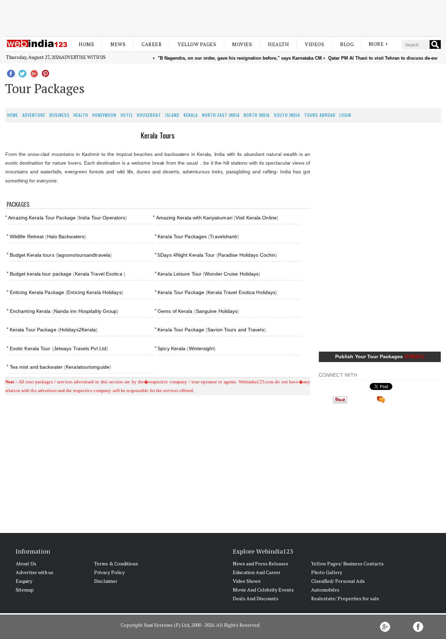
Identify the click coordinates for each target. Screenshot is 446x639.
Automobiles (325, 589)
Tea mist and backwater (36, 367)
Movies (242, 44)
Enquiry (24, 581)
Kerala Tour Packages (182, 236)
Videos (314, 44)
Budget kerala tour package (41, 274)
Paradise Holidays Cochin (246, 255)
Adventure (33, 115)
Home (86, 44)
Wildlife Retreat (27, 236)
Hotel (127, 115)
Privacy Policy (109, 572)
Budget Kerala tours (33, 255)
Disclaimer (105, 581)
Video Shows (247, 581)
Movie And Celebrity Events (263, 589)
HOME (12, 115)
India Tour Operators (102, 217)
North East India (221, 115)
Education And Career (256, 572)
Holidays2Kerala (78, 329)
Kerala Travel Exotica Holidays (241, 292)
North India (257, 115)
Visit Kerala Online (256, 217)
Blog (347, 44)
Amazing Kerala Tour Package (42, 217)
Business (59, 115)
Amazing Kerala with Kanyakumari (194, 217)
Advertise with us (83, 57)
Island (172, 115)
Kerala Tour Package (180, 292)
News (117, 44)
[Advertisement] (223, 16)
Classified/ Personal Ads (338, 581)
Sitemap (25, 589)
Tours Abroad (320, 115)
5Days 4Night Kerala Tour (186, 255)
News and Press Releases (260, 563)
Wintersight (201, 348)
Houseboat (149, 115)
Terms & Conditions (116, 563)
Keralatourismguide (87, 367)
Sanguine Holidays (217, 311)
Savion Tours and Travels (235, 329)
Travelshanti (223, 236)
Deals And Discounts (255, 598)
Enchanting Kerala (30, 311)
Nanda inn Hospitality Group (85, 311)
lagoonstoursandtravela (83, 255)
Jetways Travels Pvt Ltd (80, 348)
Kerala (191, 115)
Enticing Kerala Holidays (94, 292)
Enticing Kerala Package (37, 292)
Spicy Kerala (171, 348)
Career (151, 44)
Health (278, 44)
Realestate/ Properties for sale (345, 598)
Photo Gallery (326, 572)
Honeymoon (104, 115)
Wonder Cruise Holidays (232, 274)
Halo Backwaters (66, 236)
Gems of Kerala (174, 311)
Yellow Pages (197, 44)
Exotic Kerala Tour (31, 348)
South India (287, 115)
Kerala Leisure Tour (179, 274)
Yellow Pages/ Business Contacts (347, 563)
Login (345, 115)
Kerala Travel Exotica (99, 274)
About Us (26, 563)
